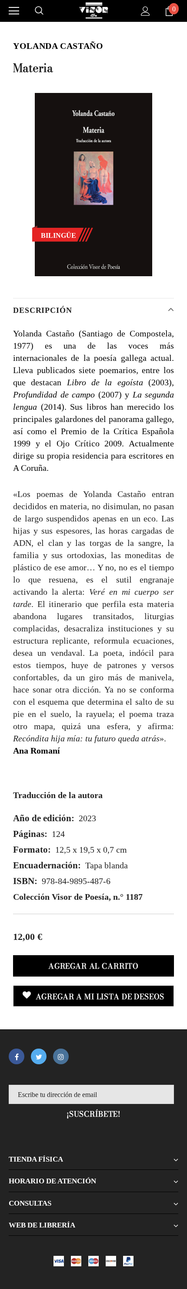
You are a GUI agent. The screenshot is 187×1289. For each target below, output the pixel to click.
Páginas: (30, 834)
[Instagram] (61, 1056)
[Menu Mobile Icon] (14, 11)
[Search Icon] (39, 11)
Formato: (32, 849)
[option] (93, 184)
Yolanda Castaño (58, 46)
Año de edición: (43, 818)
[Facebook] (16, 1056)
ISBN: (25, 881)
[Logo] (93, 10)
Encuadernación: (47, 865)
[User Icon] (145, 11)
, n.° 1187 (78, 897)
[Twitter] (39, 1056)
